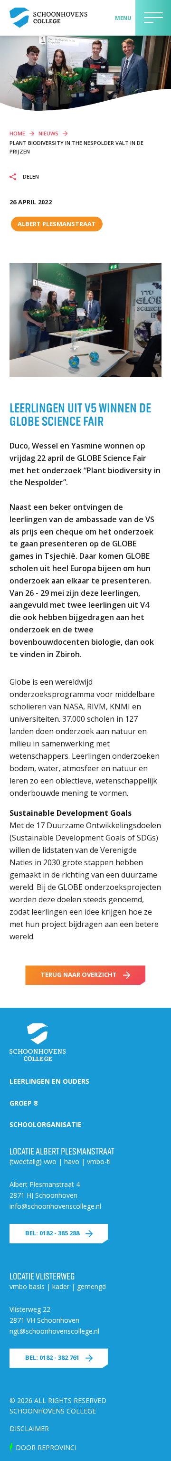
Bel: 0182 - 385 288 (52, 1233)
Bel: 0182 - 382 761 (52, 1357)
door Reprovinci (46, 1447)
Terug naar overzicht (79, 974)
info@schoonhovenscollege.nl (55, 1206)
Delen (30, 176)
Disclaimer (29, 1428)
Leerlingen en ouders (49, 1081)
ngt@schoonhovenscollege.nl (54, 1331)
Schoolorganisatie (46, 1124)
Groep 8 (24, 1103)
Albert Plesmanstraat (57, 224)
